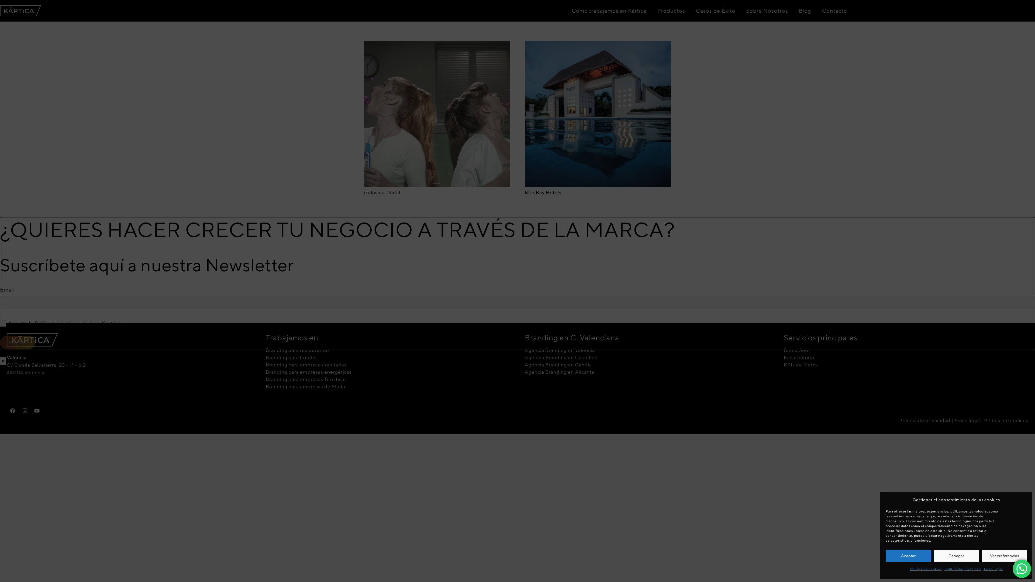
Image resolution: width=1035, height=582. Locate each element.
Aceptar (908, 555)
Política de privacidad (962, 569)
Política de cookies (926, 569)
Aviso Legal (993, 569)
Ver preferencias (1004, 555)
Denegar (956, 555)
